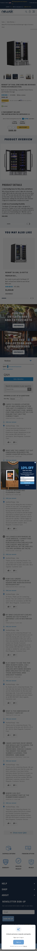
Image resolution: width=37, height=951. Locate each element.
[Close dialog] (35, 462)
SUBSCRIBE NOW (27, 482)
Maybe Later (27, 485)
